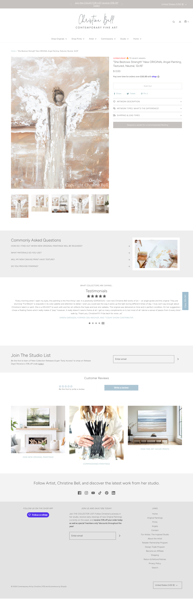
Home (13, 51)
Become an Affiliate (155, 551)
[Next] (122, 4)
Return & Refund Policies (155, 559)
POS (43, 586)
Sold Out (148, 86)
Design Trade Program (155, 547)
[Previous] (71, 4)
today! (41, 364)
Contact (155, 530)
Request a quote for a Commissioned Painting (147, 125)
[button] (19, 206)
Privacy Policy (155, 563)
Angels (155, 526)
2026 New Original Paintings (38, 457)
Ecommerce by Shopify (58, 586)
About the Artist (155, 538)
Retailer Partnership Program (155, 543)
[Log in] (180, 22)
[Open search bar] (173, 21)
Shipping (155, 555)
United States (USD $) (172, 4)
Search (155, 567)
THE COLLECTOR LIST (84, 514)
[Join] (178, 359)
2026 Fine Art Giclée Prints (155, 449)
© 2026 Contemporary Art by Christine (26, 586)
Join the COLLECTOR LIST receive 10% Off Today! (96, 4)
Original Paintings (155, 518)
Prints (154, 522)
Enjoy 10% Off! (185, 301)
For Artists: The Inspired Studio (155, 534)
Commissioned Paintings (96, 464)
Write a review (121, 387)
